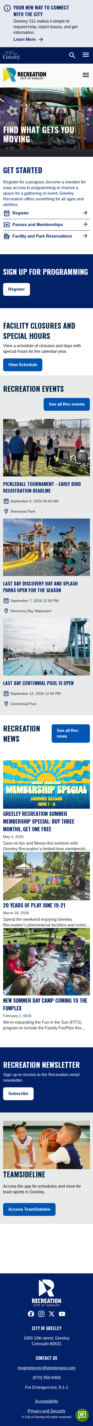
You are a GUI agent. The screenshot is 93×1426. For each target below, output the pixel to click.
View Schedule (22, 365)
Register (16, 289)
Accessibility (46, 1401)
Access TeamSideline (29, 1209)
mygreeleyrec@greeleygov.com (46, 1368)
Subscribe (18, 1093)
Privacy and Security (46, 1411)
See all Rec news (68, 733)
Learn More (24, 39)
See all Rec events (67, 404)
